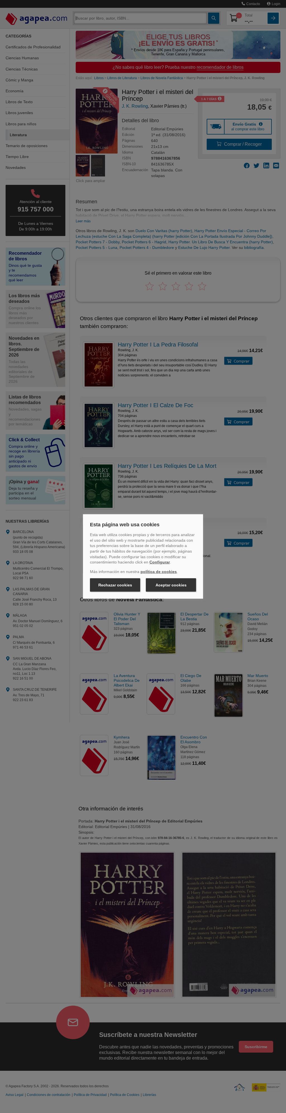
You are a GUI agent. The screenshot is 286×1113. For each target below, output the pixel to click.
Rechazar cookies (115, 585)
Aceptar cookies (171, 585)
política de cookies (158, 571)
